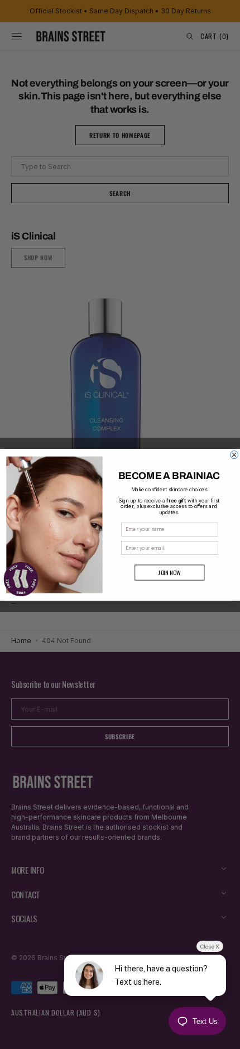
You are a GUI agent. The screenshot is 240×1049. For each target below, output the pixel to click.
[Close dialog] (234, 454)
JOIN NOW (169, 572)
